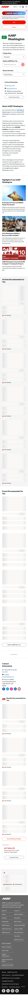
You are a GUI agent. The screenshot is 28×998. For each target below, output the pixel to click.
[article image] (14, 200)
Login (20, 6)
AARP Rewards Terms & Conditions (11, 978)
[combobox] (14, 64)
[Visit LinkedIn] (17, 991)
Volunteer (4, 918)
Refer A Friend (17, 921)
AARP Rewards (6, 925)
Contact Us (17, 910)
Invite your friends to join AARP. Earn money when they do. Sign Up (11, 2)
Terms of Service (6, 975)
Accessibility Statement (18, 975)
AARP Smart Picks (6, 928)
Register (15, 6)
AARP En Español (18, 914)
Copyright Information (7, 981)
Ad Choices (5, 987)
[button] (26, 7)
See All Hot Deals (14, 857)
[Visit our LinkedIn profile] (15, 688)
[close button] (26, 10)
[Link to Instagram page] (11, 688)
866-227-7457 (10, 85)
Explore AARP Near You (10, 61)
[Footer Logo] (14, 899)
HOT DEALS (8, 848)
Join (14, 22)
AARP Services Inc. (19, 939)
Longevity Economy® (7, 965)
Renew (14, 27)
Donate (4, 914)
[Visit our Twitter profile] (7, 688)
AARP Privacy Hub (12, 972)
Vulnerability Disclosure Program (10, 984)
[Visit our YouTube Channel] (19, 688)
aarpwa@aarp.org (11, 88)
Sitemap (4, 972)
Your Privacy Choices (14, 987)
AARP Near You (6, 932)
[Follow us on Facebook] (3, 688)
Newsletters (17, 918)
